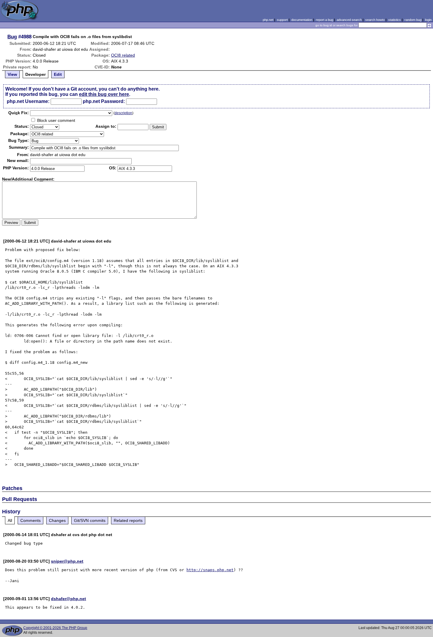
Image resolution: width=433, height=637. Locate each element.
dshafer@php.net (68, 598)
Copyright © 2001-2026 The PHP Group (55, 628)
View (12, 74)
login (428, 20)
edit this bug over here (104, 94)
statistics (394, 20)
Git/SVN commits (89, 520)
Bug (12, 37)
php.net (268, 20)
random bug (413, 20)
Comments (30, 520)
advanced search (349, 20)
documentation (301, 20)
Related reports (128, 520)
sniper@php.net (67, 561)
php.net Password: (104, 101)
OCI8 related (123, 55)
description (123, 113)
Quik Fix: (18, 112)
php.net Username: (28, 101)
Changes (57, 520)
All (10, 520)
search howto (375, 20)
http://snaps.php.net (210, 570)
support (282, 20)
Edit (58, 74)
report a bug (324, 20)
